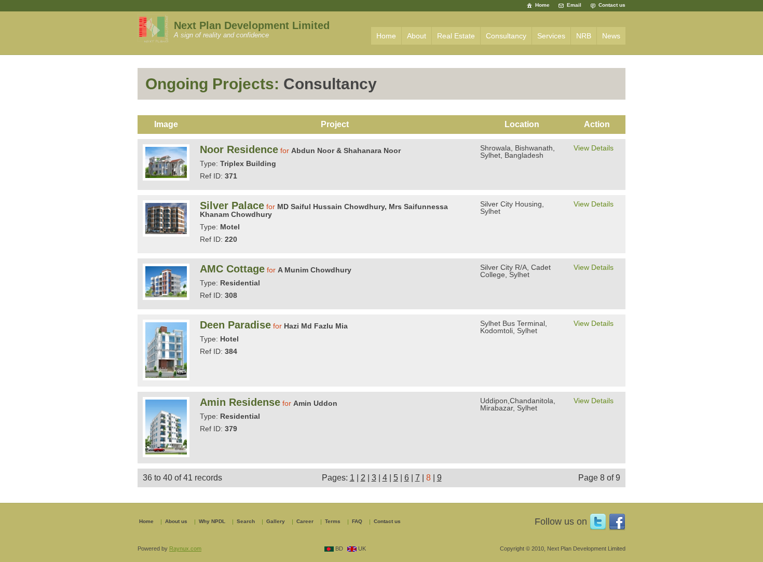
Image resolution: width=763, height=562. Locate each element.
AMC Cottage (232, 269)
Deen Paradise (235, 325)
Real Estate (456, 36)
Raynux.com (185, 548)
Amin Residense (240, 402)
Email (574, 5)
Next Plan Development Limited (252, 25)
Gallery (275, 521)
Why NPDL (212, 521)
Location (522, 124)
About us (176, 521)
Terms (332, 521)
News (611, 36)
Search (246, 521)
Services (551, 36)
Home (542, 5)
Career (305, 521)
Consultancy (506, 36)
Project (335, 124)
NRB (583, 36)
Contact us (611, 5)
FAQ (357, 521)
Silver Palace (232, 205)
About (416, 36)
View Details (594, 148)
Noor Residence (239, 149)
